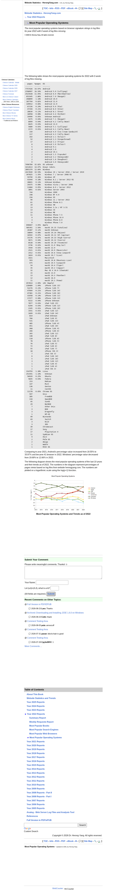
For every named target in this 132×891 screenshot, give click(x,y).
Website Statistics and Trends (41, 698)
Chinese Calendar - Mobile (11, 82)
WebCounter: (57, 888)
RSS (57, 8)
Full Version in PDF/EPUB (39, 604)
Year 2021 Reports (36, 741)
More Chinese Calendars (10, 99)
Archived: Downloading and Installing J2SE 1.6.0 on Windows (55, 613)
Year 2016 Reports (36, 761)
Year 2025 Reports (36, 702)
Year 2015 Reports (36, 765)
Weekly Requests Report (41, 722)
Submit (50, 594)
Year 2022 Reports (36, 17)
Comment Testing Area (37, 621)
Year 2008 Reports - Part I (39, 796)
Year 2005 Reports (36, 808)
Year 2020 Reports (36, 745)
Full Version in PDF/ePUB (39, 820)
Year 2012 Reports (36, 777)
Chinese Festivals (8, 94)
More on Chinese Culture (10, 97)
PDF (63, 8)
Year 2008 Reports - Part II (39, 793)
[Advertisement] (12, 39)
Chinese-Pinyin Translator (11, 110)
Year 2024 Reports (36, 706)
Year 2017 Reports (36, 757)
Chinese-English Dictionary (11, 107)
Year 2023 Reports (36, 710)
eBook (70, 8)
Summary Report (37, 718)
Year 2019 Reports (36, 749)
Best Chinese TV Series (10, 116)
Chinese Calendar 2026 (10, 88)
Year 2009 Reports (36, 789)
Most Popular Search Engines (43, 730)
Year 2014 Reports (36, 769)
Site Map (88, 8)
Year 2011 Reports (35, 781)
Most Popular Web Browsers (43, 734)
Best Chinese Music (9, 118)
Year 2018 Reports (36, 753)
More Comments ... (33, 646)
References (32, 816)
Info (51, 8)
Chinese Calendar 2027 (10, 91)
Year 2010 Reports (36, 785)
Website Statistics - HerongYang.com (42, 13)
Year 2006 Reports (36, 804)
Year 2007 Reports (36, 800)
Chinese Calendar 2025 (10, 85)
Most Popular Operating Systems (46, 737)
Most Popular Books (39, 726)
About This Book (35, 694)
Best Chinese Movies (9, 113)
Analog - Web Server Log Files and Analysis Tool (50, 812)
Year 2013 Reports (36, 773)
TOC (46, 8)
